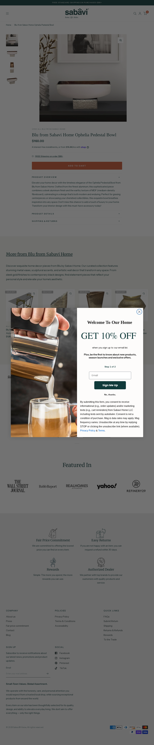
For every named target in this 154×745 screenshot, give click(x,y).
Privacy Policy (87, 430)
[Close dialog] (139, 311)
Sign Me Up (110, 385)
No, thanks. (110, 394)
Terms (101, 430)
